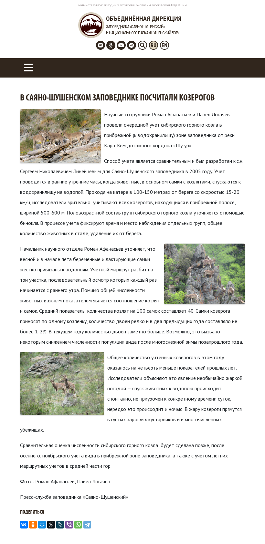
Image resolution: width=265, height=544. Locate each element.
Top (249, 528)
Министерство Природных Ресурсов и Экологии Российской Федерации (132, 5)
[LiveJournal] (60, 524)
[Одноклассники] (33, 524)
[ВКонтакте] (24, 524)
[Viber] (69, 524)
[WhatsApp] (78, 524)
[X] (51, 524)
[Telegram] (87, 524)
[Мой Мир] (42, 524)
